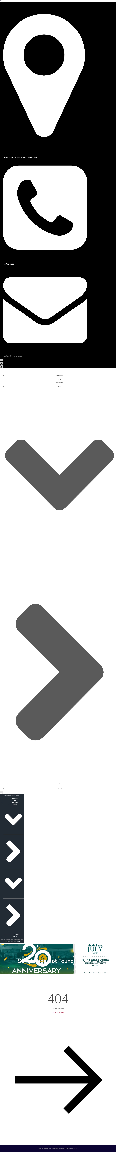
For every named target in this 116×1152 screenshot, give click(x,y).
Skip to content (4, 1)
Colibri (18, 941)
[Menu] (58, 792)
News (59, 379)
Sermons (61, 783)
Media (15, 804)
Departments (60, 382)
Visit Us (59, 788)
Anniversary (59, 375)
